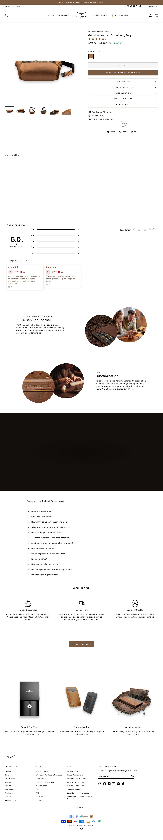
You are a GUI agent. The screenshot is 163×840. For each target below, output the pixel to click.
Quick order (23, 196)
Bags (107, 31)
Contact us (123, 104)
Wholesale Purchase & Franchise (49, 775)
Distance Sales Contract (76, 779)
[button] (55, 229)
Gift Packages (41, 779)
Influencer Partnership (45, 782)
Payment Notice (42, 771)
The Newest (9, 793)
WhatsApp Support (12, 6)
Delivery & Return (123, 87)
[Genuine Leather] (133, 699)
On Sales (8, 797)
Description (123, 81)
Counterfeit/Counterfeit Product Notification (80, 798)
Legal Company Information (78, 793)
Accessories (9, 782)
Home (51, 15)
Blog (38, 789)
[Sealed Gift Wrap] (29, 699)
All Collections (10, 800)
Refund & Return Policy (76, 786)
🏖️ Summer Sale (119, 15)
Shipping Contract (74, 789)
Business (63, 15)
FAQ (37, 793)
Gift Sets (8, 786)
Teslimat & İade (123, 99)
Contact (39, 800)
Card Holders (10, 779)
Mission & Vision (73, 771)
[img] (96, 39)
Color (94, 52)
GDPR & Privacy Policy (75, 782)
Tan (91, 56)
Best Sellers (9, 789)
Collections (99, 15)
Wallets (8, 771)
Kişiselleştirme (123, 93)
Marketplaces (41, 786)
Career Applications (75, 775)
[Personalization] (81, 699)
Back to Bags (83, 644)
